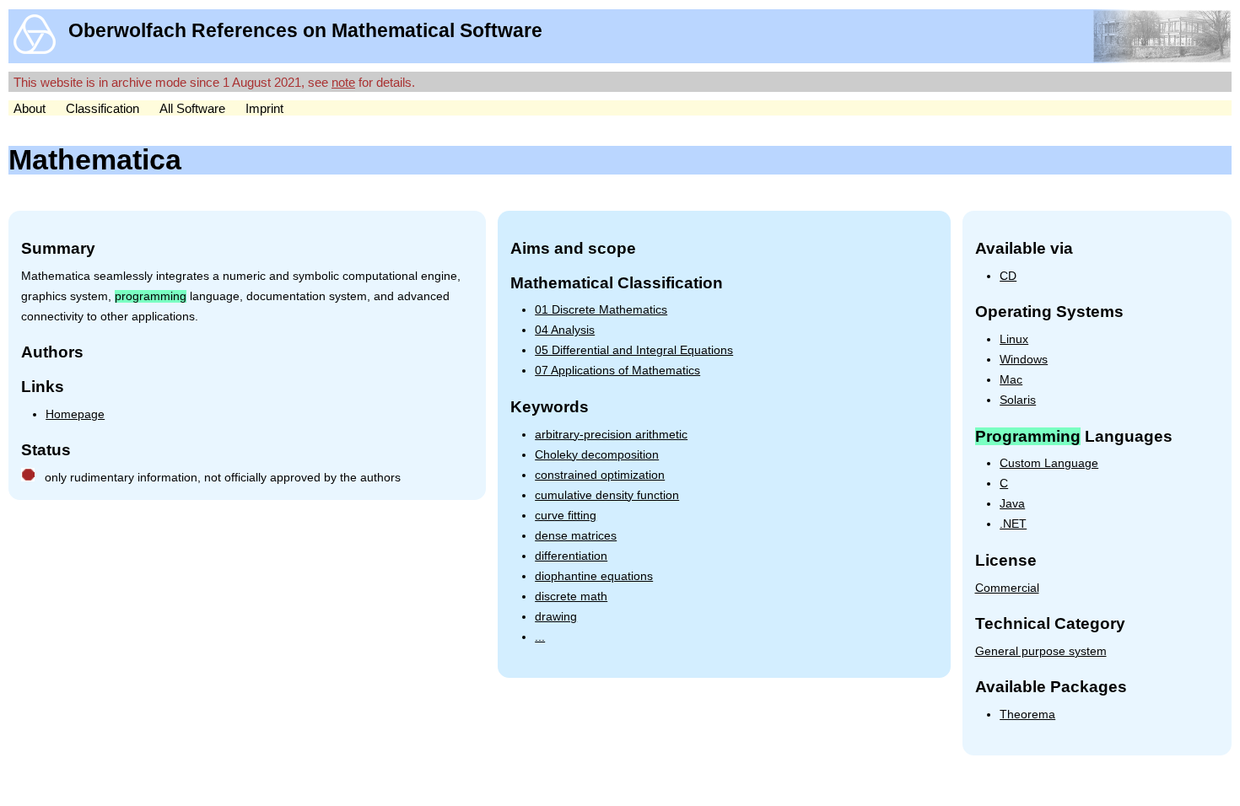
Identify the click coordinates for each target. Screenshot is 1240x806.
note (343, 82)
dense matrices (576, 535)
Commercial (1007, 588)
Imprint (264, 108)
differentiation (571, 556)
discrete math (571, 596)
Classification (102, 108)
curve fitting (565, 515)
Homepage (75, 414)
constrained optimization (600, 475)
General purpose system (1041, 651)
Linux (1014, 339)
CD (1008, 276)
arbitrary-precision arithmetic (611, 434)
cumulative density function (607, 495)
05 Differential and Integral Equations (634, 350)
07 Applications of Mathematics (617, 370)
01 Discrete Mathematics (601, 310)
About (29, 108)
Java (1012, 503)
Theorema (1027, 714)
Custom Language (1049, 463)
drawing (556, 616)
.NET (1013, 524)
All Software (192, 108)
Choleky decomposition (597, 455)
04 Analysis (565, 330)
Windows (1024, 359)
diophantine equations (594, 576)
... (540, 637)
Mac (1011, 379)
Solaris (1018, 400)
